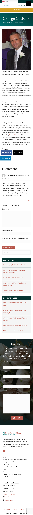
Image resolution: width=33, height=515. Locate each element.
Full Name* (7, 362)
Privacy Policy (25, 509)
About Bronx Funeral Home (11, 467)
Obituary (9, 22)
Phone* (6, 380)
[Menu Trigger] (28, 3)
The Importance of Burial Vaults (13, 290)
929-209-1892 (22, 5)
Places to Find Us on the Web (12, 474)
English (7, 1)
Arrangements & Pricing (10, 462)
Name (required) (7, 230)
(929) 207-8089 (9, 494)
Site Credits (7, 509)
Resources (6, 469)
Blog (4, 472)
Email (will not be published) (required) (15, 238)
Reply (28, 200)
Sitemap (16, 509)
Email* (5, 371)
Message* (6, 390)
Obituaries (6, 464)
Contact (5, 476)
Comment (5, 209)
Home (4, 22)
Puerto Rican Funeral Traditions (13, 278)
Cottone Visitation (15, 135)
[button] (16, 10)
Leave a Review (9, 500)
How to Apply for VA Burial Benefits (14, 265)
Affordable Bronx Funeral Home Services (15, 459)
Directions (7, 497)
